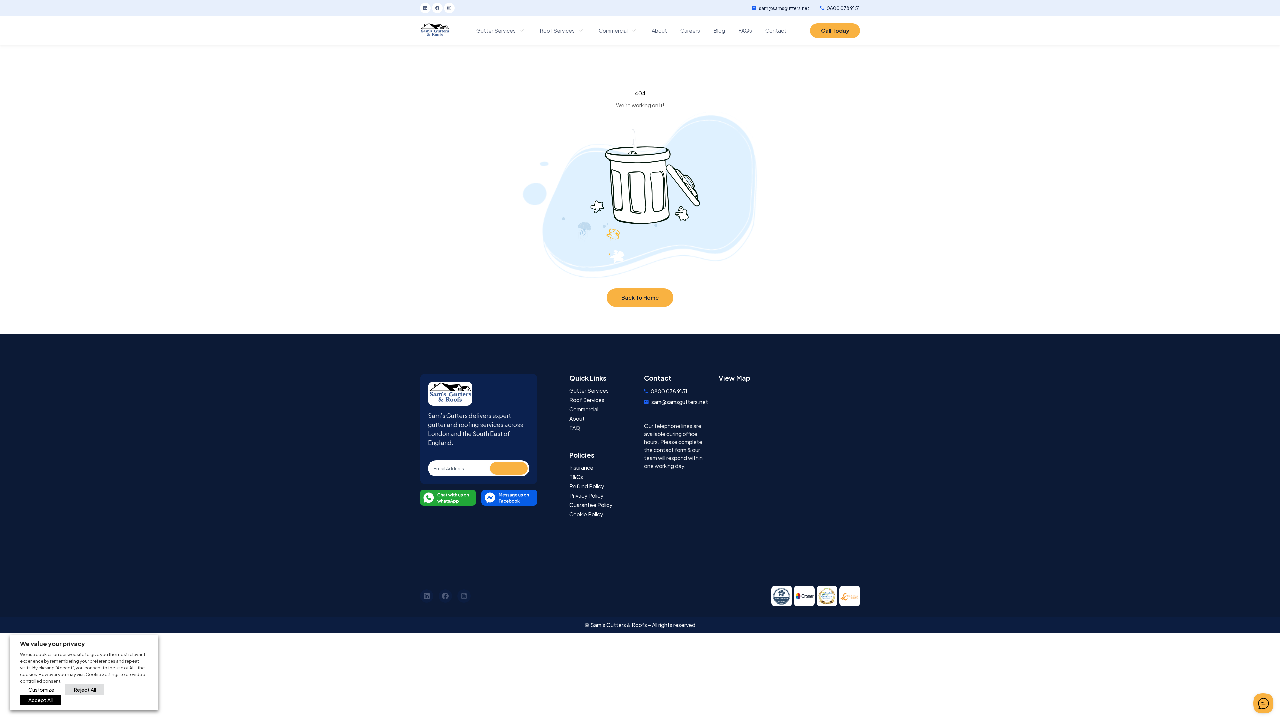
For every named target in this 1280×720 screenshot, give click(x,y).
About (577, 418)
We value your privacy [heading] (52, 643)
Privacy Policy (586, 495)
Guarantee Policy (590, 505)
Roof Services (586, 400)
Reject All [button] (85, 689)
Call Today (835, 30)
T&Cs (576, 477)
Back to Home (640, 297)
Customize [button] (41, 689)
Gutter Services (589, 390)
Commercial (583, 409)
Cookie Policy (586, 514)
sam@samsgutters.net (784, 8)
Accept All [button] (40, 700)
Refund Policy (586, 486)
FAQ (574, 428)
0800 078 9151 (843, 8)
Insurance (581, 467)
